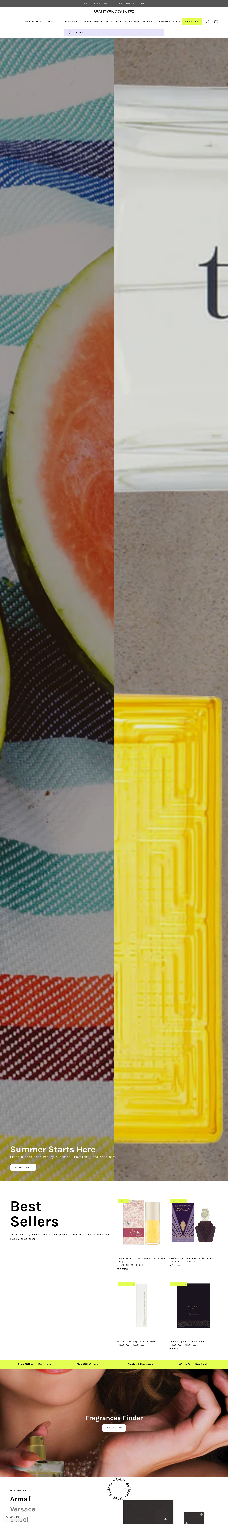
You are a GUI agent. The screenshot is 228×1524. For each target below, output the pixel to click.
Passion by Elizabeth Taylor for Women (191, 1258)
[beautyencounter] (114, 12)
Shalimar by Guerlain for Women (186, 1341)
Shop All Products (23, 1167)
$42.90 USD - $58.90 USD (130, 1345)
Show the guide (114, 1428)
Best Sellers (14, 1214)
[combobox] (114, 32)
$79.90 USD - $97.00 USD (182, 1345)
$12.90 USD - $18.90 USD (182, 1262)
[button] (54, 21)
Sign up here (138, 3)
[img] (122, 1269)
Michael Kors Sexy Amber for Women (136, 1341)
